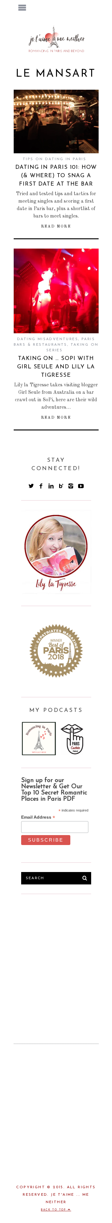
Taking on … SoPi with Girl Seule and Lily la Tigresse (56, 367)
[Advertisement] (56, 959)
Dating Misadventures (47, 339)
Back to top (54, 1210)
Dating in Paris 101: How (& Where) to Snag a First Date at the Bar (56, 176)
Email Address (38, 817)
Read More (56, 226)
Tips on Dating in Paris (54, 159)
